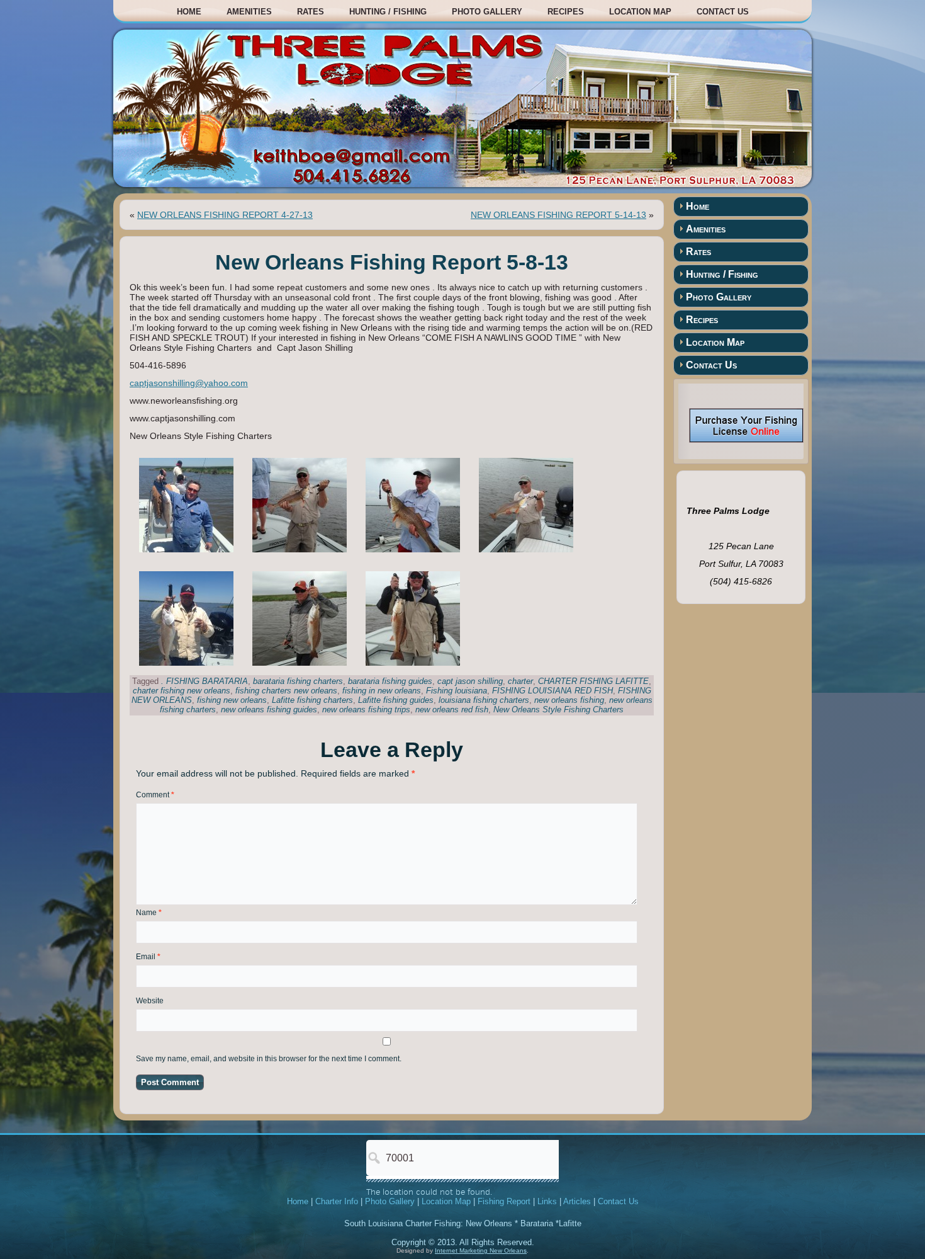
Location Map (640, 11)
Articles (577, 1201)
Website (150, 1000)
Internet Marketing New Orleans (481, 1250)
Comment (155, 794)
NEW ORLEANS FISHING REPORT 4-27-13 (225, 215)
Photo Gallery (487, 11)
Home (189, 11)
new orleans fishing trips (366, 709)
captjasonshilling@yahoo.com (189, 383)
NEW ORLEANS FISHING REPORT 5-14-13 (558, 215)
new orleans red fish (451, 709)
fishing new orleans (232, 700)
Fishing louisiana (456, 690)
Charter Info (336, 1201)
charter (520, 681)
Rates (310, 11)
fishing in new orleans (381, 690)
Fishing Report (504, 1201)
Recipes (565, 11)
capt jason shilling (470, 681)
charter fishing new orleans (181, 690)
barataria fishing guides (390, 681)
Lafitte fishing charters (312, 700)
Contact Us (723, 11)
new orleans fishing (569, 700)
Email (148, 956)
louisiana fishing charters (484, 700)
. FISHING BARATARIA (204, 681)
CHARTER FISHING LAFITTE (593, 681)
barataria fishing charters (298, 681)
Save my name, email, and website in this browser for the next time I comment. (268, 1058)
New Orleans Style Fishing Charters (558, 709)
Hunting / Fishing (388, 11)
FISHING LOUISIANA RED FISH (552, 690)
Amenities (249, 11)
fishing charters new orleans (286, 690)
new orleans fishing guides (269, 709)
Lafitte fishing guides (396, 700)
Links (547, 1201)
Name (149, 912)
